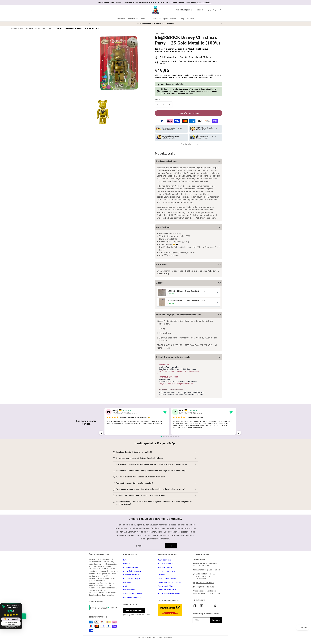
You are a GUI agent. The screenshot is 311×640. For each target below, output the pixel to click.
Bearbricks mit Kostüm (167, 590)
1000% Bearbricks (165, 564)
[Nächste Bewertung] (239, 433)
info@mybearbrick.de (185, 384)
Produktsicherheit (130, 567)
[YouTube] (208, 606)
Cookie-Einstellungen (131, 579)
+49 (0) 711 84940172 (167, 384)
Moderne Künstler (165, 567)
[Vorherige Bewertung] (101, 433)
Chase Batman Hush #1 (167, 579)
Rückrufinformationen (132, 571)
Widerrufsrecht (129, 590)
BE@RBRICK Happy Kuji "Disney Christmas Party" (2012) (31, 28)
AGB (125, 586)
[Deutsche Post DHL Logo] (173, 610)
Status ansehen (204, 2)
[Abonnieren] (171, 545)
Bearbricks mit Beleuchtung (169, 594)
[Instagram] (201, 606)
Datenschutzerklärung (132, 575)
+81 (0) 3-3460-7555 (166, 371)
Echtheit (126, 564)
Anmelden (216, 620)
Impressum (127, 582)
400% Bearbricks (165, 560)
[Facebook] (195, 606)
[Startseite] (7, 28)
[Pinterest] (215, 606)
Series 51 (161, 575)
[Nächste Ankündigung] (221, 24)
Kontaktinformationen (132, 597)
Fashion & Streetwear (167, 571)
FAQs (125, 560)
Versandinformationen (203, 77)
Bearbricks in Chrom (166, 586)
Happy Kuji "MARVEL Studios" (170, 582)
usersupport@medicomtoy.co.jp (187, 371)
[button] (91, 10)
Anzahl (157, 100)
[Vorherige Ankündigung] (89, 24)
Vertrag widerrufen (134, 610)
